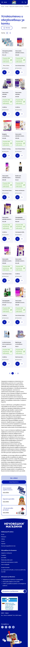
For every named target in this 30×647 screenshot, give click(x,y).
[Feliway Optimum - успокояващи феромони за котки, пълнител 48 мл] (7, 84)
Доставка (3, 557)
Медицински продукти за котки (16, 6)
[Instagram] (6, 627)
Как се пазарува (5, 564)
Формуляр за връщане (6, 560)
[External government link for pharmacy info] (9, 603)
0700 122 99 (4, 617)
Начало (2, 6)
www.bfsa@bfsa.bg (6, 619)
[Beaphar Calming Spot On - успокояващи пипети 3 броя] (7, 125)
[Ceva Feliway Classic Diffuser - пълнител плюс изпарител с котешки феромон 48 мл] (20, 292)
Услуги (3, 541)
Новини (3, 539)
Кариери (3, 543)
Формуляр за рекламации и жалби (9, 562)
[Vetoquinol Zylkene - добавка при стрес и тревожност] (7, 42)
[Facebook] (2, 627)
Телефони (3, 555)
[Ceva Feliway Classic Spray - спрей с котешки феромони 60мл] (7, 167)
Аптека (6, 6)
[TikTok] (9, 627)
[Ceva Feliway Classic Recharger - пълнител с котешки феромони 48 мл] (7, 250)
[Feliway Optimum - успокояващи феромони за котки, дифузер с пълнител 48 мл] (20, 84)
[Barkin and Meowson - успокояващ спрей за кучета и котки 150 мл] (20, 167)
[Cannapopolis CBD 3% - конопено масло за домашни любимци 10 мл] (20, 209)
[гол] (18, 373)
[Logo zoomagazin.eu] (14, 2)
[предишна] (10, 373)
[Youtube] (13, 627)
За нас (2, 534)
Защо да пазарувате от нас (8, 546)
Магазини (3, 536)
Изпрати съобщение (6, 553)
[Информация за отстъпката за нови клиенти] (11, 60)
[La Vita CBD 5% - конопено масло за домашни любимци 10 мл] (7, 334)
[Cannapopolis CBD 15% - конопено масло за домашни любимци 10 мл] (7, 292)
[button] (3, 2)
